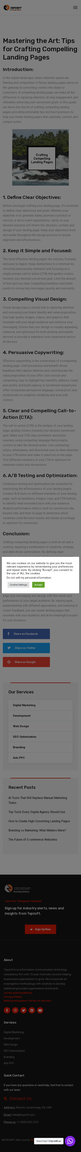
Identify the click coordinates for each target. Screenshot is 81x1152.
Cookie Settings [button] (18, 584)
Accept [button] (38, 584)
